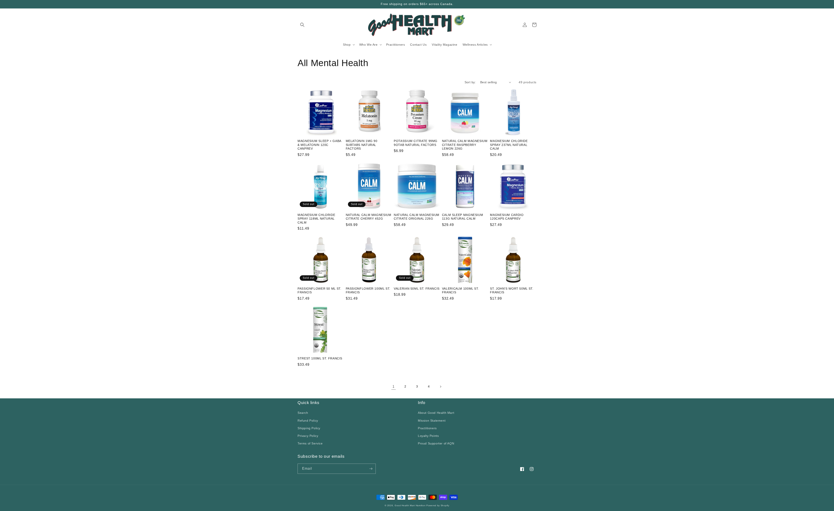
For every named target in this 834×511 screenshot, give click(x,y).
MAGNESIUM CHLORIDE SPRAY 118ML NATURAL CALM (316, 218)
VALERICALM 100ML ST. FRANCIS (460, 290)
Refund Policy (308, 420)
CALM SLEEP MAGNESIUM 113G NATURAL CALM (462, 216)
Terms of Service (310, 443)
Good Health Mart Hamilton (410, 505)
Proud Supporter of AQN (436, 443)
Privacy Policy (308, 436)
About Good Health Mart (436, 412)
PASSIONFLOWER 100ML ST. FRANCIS (368, 290)
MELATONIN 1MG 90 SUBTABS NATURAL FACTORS (361, 144)
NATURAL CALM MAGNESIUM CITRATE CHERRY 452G (368, 216)
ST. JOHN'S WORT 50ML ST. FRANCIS (511, 290)
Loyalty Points (428, 436)
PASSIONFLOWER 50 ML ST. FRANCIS (319, 290)
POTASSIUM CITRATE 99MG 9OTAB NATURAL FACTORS (415, 143)
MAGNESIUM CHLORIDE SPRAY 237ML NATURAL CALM (509, 144)
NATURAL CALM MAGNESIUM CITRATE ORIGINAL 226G (416, 216)
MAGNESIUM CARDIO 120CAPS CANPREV (506, 216)
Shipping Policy (309, 428)
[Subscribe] (371, 469)
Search (303, 412)
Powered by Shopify (437, 505)
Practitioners (427, 428)
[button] (302, 25)
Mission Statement (431, 420)
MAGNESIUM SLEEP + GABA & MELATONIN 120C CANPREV (319, 144)
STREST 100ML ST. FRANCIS (320, 358)
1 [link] (393, 386)
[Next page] (440, 386)
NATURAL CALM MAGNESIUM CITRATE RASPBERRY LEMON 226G (465, 144)
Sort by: (470, 82)
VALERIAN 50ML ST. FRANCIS (417, 288)
